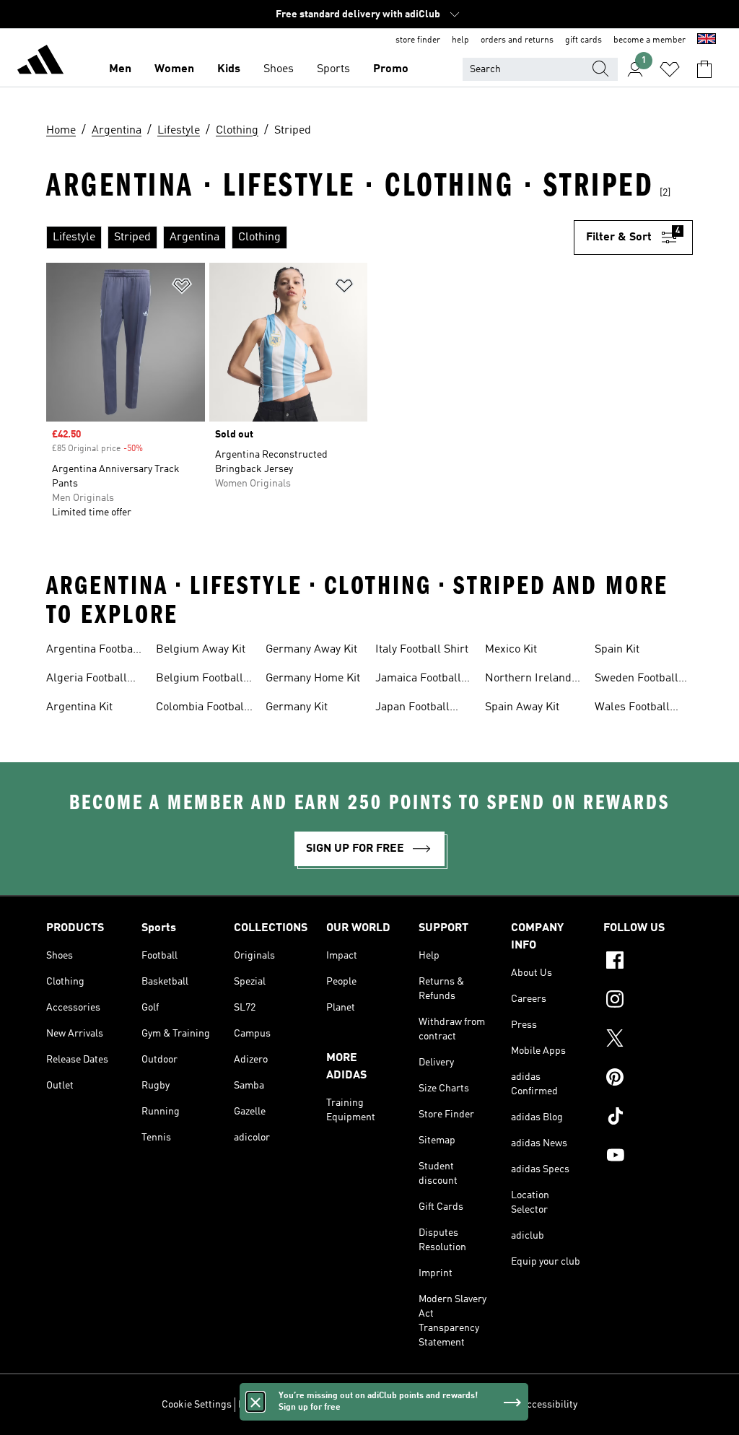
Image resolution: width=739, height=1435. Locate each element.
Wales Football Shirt (632, 709)
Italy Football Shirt (421, 649)
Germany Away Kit (311, 649)
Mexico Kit (511, 649)
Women (174, 69)
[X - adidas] (648, 1040)
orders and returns (517, 40)
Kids (228, 69)
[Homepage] (40, 62)
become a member (649, 40)
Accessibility (548, 1405)
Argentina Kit (79, 707)
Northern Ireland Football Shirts (528, 680)
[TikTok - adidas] (648, 1118)
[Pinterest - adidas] (648, 1079)
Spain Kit (617, 649)
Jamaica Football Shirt (418, 680)
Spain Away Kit (522, 707)
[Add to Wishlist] (181, 288)
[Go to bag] (704, 69)
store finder (417, 40)
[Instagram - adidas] (648, 1001)
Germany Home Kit (313, 678)
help (460, 40)
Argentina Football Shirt (93, 651)
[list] (310, 237)
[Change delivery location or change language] (706, 40)
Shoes (278, 69)
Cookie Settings (197, 1405)
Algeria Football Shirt (86, 680)
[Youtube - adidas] (648, 1157)
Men (120, 69)
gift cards (583, 40)
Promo (390, 69)
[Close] (255, 1401)
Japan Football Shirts (412, 709)
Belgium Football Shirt (199, 680)
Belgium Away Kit (200, 649)
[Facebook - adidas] (648, 962)
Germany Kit (297, 707)
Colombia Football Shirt (202, 709)
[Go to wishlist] (669, 69)
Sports (333, 69)
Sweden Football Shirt (636, 680)
